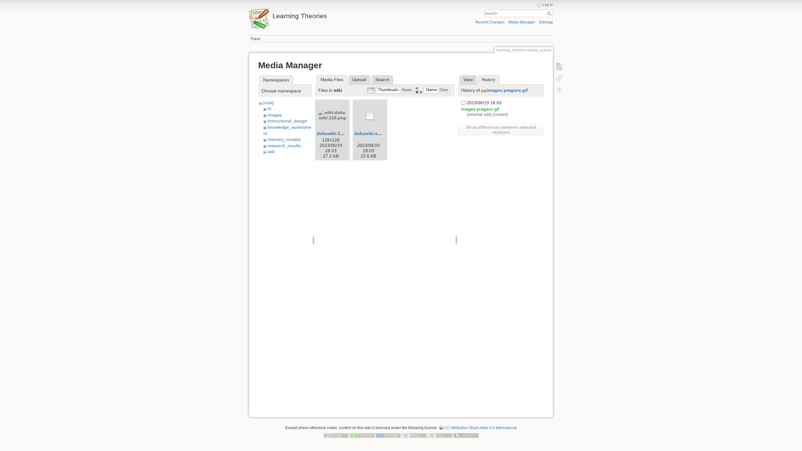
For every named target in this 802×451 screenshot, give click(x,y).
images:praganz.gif (507, 90)
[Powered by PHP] (388, 435)
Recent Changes (490, 22)
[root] (268, 102)
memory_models (284, 139)
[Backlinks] (559, 78)
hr (270, 108)
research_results (284, 145)
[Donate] (362, 435)
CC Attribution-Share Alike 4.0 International (480, 428)
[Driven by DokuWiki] (466, 435)
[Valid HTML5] (414, 435)
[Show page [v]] (559, 66)
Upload (359, 79)
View (468, 79)
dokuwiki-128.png (336, 133)
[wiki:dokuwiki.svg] (370, 115)
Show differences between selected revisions (501, 130)
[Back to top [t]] (559, 90)
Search (550, 13)
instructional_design (287, 120)
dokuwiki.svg (368, 133)
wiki (271, 151)
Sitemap (546, 22)
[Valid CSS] (440, 435)
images (275, 114)
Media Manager (521, 22)
